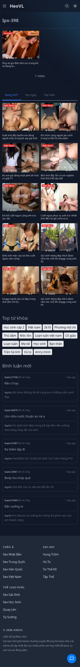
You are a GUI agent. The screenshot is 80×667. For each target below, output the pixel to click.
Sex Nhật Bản (12, 554)
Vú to (27, 352)
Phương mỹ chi (65, 327)
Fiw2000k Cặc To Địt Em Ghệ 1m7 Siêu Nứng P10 (42, 458)
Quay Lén (9, 609)
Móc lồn (25, 336)
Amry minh (43, 352)
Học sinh (39, 344)
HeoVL (17, 6)
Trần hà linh (12, 352)
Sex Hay (49, 547)
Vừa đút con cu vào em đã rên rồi (33, 487)
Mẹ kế (25, 344)
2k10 (47, 327)
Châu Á (8, 547)
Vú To (47, 562)
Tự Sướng (10, 617)
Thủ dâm (10, 336)
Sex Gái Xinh (11, 595)
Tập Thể (48, 577)
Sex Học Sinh (12, 602)
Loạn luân (10, 344)
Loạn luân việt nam (48, 336)
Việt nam (34, 327)
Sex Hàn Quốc (13, 569)
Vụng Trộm (51, 554)
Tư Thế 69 (50, 569)
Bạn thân (55, 344)
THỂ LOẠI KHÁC (14, 587)
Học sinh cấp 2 (14, 327)
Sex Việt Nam (12, 577)
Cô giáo (70, 336)
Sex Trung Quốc (14, 562)
